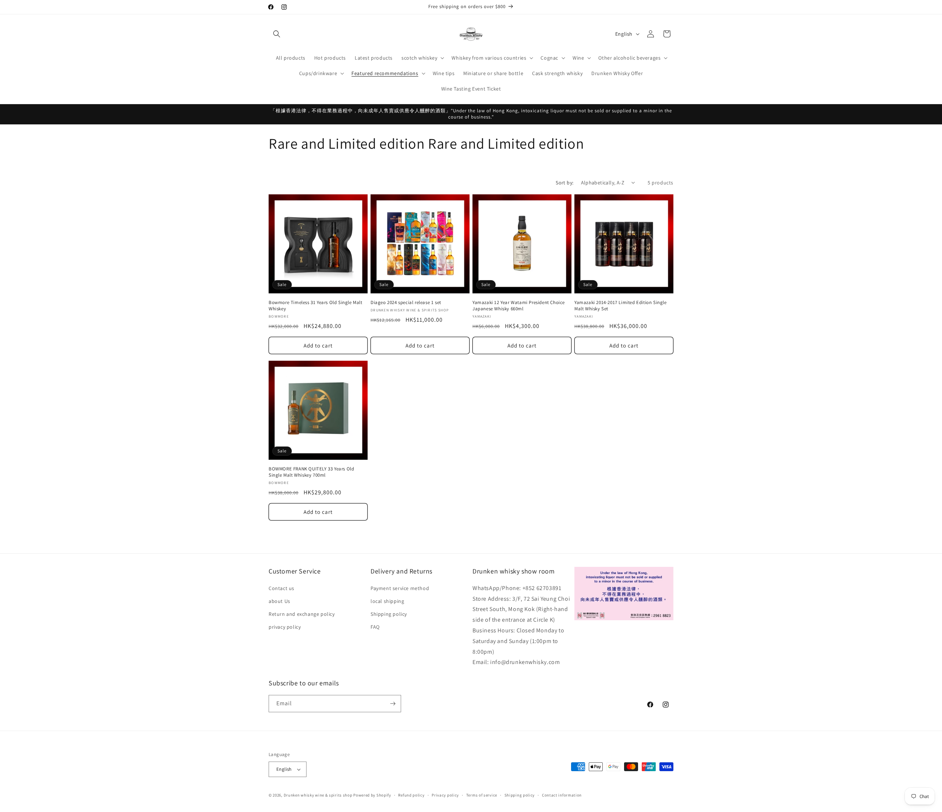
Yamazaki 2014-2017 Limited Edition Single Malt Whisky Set (620, 306)
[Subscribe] (393, 703)
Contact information (562, 795)
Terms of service (481, 795)
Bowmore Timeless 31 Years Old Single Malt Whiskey (315, 306)
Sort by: (564, 182)
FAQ (375, 627)
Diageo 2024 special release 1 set (406, 303)
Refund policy (411, 795)
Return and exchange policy (302, 614)
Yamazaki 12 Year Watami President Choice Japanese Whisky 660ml (518, 306)
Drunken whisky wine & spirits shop (318, 795)
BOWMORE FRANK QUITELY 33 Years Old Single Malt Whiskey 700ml (311, 472)
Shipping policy (389, 614)
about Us (279, 601)
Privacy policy (445, 795)
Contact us (281, 588)
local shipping (387, 601)
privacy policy (285, 627)
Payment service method (400, 588)
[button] (277, 34)
